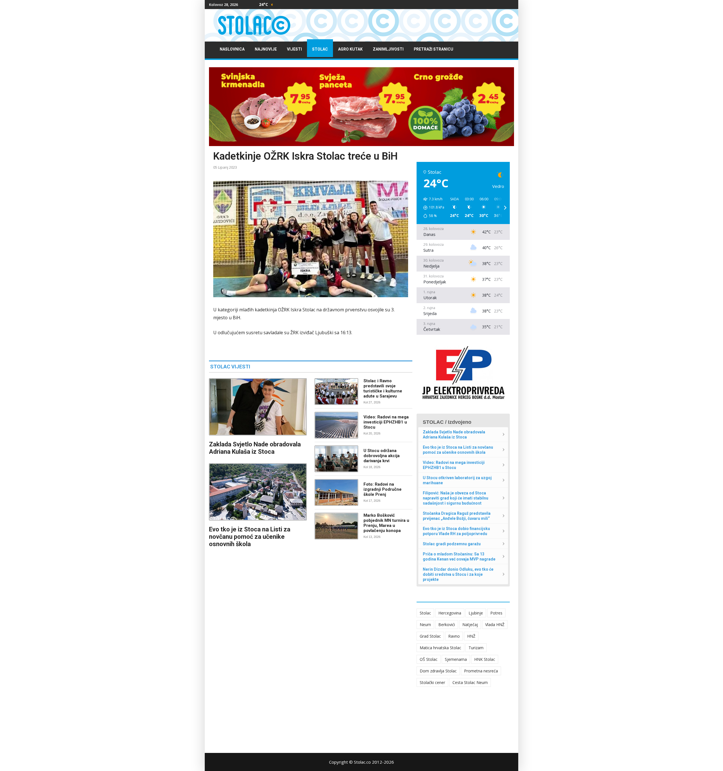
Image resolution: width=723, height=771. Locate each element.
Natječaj (470, 624)
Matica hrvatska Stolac (440, 647)
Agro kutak (350, 49)
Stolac (320, 49)
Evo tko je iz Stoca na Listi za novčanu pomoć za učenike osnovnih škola (249, 537)
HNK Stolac (484, 659)
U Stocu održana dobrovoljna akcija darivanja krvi (381, 455)
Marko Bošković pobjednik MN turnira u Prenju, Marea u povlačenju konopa (386, 523)
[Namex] (361, 106)
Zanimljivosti (388, 49)
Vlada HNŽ (494, 624)
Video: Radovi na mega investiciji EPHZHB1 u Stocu (386, 422)
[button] (432, 207)
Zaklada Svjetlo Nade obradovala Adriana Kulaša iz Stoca (255, 448)
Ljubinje (476, 613)
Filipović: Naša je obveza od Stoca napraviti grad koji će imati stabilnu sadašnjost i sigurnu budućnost (455, 498)
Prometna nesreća (481, 671)
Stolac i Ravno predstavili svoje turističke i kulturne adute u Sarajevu (382, 388)
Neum (425, 624)
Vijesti (294, 49)
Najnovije (266, 49)
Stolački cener (432, 682)
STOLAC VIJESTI (230, 367)
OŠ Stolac (428, 659)
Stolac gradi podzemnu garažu (452, 544)
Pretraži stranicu (433, 49)
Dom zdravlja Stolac (438, 671)
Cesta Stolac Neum (470, 682)
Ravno (454, 636)
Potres (496, 613)
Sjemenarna (456, 659)
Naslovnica (232, 49)
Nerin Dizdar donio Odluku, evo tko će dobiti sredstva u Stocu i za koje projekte (458, 574)
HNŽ (471, 636)
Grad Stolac (430, 636)
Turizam (476, 647)
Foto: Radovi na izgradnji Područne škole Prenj (382, 489)
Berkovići (446, 624)
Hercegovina (449, 613)
